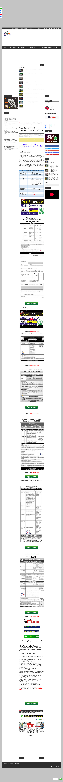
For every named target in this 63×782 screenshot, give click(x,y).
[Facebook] (1, 10)
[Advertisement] (29, 7)
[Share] (1, 16)
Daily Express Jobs (36, 122)
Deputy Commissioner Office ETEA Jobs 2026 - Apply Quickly (53, 162)
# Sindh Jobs (28, 712)
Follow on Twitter (48, 148)
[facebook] (44, 28)
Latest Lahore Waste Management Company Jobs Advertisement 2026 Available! (23, 730)
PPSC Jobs (38, 47)
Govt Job (41, 122)
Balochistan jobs (24, 122)
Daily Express (30, 122)
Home (5, 28)
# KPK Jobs (37, 711)
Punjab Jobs (38, 123)
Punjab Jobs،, (23, 136)
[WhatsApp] (1, 9)
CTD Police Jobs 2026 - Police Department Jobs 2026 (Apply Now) (53, 174)
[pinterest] (48, 28)
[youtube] (53, 28)
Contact (12, 28)
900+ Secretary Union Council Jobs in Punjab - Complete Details (53, 170)
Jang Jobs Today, (35, 135)
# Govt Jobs (22, 711)
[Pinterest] (1, 14)
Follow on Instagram (49, 152)
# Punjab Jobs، (23, 712)
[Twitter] (1, 12)
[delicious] (58, 28)
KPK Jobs (34, 123)
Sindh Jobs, (26, 136)
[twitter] (46, 28)
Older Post (41, 757)
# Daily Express (30, 710)
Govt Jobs (9, 47)
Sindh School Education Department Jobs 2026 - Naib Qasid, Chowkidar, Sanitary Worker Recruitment (11, 125)
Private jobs (44, 47)
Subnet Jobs (11, 763)
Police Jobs (32, 47)
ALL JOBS (35, 28)
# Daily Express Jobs (37, 710)
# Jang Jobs (26, 711)
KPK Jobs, (39, 135)
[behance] (55, 28)
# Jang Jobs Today (32, 711)
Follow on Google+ (48, 150)
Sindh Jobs (23, 124)
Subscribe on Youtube (49, 154)
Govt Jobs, (27, 135)
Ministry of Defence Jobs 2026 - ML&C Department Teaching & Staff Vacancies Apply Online (11, 132)
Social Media (40, 28)
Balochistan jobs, (32, 134)
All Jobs (55, 47)
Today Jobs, (30, 136)
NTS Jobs (50, 47)
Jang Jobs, (31, 135)
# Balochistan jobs (24, 710)
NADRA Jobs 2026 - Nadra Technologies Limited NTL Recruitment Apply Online (53, 178)
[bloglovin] (49, 28)
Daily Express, (37, 134)
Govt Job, (25, 135)
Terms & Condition (24, 28)
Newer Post (21, 757)
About (9, 28)
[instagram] (56, 28)
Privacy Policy (17, 28)
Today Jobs (28, 124)
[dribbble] (51, 28)
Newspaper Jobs (16, 47)
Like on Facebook (48, 146)
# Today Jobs (33, 712)
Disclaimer (30, 28)
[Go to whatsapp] (60, 779)
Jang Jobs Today (29, 123)
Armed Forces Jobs (24, 47)
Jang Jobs (24, 123)
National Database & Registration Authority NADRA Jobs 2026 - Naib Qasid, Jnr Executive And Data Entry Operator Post (34, 90)
